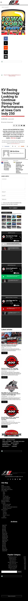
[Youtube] (21, 125)
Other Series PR (5, 7)
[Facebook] (6, 39)
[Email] (6, 52)
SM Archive (5, 119)
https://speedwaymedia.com (17, 153)
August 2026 (4, 525)
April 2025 (4, 546)
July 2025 (4, 542)
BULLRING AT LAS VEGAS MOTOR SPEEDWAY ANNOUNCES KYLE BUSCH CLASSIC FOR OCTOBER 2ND (10, 394)
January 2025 (4, 550)
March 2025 (4, 548)
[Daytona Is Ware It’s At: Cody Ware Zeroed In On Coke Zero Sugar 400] (11, 361)
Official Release (4, 371)
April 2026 (4, 530)
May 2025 (4, 545)
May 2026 (4, 529)
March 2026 (4, 531)
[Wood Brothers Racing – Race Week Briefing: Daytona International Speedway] (11, 410)
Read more (4, 352)
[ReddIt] (6, 48)
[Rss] (17, 479)
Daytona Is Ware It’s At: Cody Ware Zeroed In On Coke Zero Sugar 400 (9, 369)
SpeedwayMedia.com (15, 143)
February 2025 (4, 549)
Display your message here (11, 596)
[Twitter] (16, 125)
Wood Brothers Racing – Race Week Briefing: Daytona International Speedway (10, 418)
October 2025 (4, 538)
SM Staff (2, 347)
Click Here (13, 138)
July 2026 (4, 526)
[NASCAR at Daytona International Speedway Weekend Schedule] (11, 338)
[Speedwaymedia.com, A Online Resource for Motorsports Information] (14, 2)
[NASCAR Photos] (24, 125)
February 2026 (4, 533)
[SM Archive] (6, 153)
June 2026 (4, 527)
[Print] (6, 57)
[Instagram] (19, 125)
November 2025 (5, 537)
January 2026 (4, 534)
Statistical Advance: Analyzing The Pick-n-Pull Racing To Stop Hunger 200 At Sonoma (20, 167)
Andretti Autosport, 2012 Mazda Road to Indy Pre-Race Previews (7, 166)
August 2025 (4, 541)
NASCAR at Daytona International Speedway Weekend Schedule (9, 345)
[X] (6, 43)
